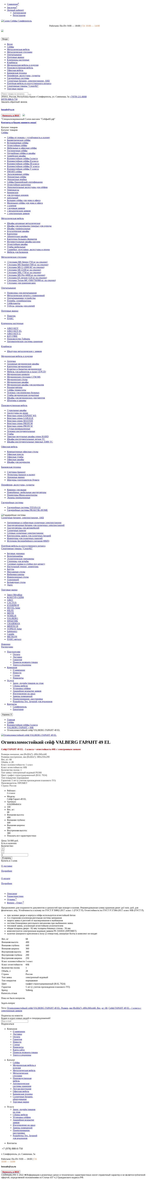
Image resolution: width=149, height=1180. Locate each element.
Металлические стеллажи (19, 52)
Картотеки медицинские (19, 366)
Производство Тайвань (18, 339)
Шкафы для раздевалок (18, 462)
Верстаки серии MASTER (20, 421)
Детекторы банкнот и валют (21, 474)
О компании (19, 670)
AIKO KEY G (14, 333)
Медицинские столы (17, 379)
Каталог (9, 130)
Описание (12, 893)
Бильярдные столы (16, 582)
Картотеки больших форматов (22, 239)
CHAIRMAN (13, 623)
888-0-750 (9, 99)
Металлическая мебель (18, 49)
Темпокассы (13, 190)
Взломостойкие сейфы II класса (22, 161)
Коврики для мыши (16, 489)
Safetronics (12, 631)
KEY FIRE (12, 336)
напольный (12, 197)
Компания (12, 667)
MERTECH (12, 626)
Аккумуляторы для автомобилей (23, 528)
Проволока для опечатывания (22, 293)
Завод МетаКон (14, 594)
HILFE (10, 610)
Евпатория (18, 709)
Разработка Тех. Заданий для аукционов (32, 701)
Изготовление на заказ (24, 693)
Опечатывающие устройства (21, 298)
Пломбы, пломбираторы (19, 300)
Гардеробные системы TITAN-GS (23, 507)
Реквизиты (18, 678)
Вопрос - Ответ (15, 903)
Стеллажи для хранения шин (21, 283)
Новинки (5, 644)
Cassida (10, 634)
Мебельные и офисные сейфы (22, 148)
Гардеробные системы (18, 78)
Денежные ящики (16, 477)
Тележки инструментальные (21, 431)
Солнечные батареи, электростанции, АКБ (28, 81)
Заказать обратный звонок (14, 102)
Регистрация (19, 15)
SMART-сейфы (14, 171)
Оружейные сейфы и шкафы (21, 153)
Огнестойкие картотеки (19, 184)
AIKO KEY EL (14, 331)
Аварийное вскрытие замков (27, 691)
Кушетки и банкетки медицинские (24, 369)
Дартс (10, 585)
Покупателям (13, 651)
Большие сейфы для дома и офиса (23, 200)
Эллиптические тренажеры (20, 558)
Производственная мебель (20, 67)
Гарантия (17, 659)
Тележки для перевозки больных (23, 392)
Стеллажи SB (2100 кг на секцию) (24, 270)
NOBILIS (11, 615)
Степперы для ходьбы (18, 561)
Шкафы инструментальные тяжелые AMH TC (30, 442)
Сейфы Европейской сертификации (25, 182)
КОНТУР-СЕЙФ (15, 597)
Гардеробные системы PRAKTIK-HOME (27, 510)
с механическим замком (19, 211)
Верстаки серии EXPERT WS (21, 415)
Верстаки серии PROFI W (20, 426)
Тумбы (10, 434)
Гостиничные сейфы (17, 150)
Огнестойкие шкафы (17, 244)
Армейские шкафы (16, 156)
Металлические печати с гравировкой (26, 295)
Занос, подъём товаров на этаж (28, 683)
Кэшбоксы (12, 62)
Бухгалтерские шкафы (18, 231)
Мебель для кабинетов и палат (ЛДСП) (26, 371)
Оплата (16, 654)
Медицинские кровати (18, 374)
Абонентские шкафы (17, 236)
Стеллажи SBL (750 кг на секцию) (24, 272)
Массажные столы (16, 572)
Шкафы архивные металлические (23, 223)
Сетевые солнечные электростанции (25, 533)
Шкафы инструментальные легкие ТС (26, 439)
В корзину (6, 858)
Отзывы (12, 899)
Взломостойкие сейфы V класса (23, 169)
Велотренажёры (15, 556)
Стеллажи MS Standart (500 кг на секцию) (27, 264)
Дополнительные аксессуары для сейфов (27, 187)
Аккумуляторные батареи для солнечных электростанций (35, 525)
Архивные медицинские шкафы (23, 364)
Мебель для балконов (17, 252)
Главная (11, 719)
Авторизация (19, 12)
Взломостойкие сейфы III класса (23, 163)
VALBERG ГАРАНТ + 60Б (20, 727)
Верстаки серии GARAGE (20, 418)
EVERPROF (13, 605)
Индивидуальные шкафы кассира (23, 241)
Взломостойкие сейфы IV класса (23, 166)
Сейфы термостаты (16, 390)
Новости (17, 672)
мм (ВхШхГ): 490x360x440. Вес (85, 1008)
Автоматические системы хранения (24, 341)
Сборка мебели (20, 686)
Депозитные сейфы (16, 177)
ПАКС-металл (14, 639)
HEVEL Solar (13, 608)
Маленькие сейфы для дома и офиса (25, 203)
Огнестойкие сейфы (17, 145)
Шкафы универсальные (18, 228)
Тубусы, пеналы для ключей (21, 306)
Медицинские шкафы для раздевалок (25, 384)
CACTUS (11, 602)
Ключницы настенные (18, 60)
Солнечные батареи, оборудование (23, 1097)
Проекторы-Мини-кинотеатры (22, 495)
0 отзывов (11, 793)
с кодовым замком (16, 208)
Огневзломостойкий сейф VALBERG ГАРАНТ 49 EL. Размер (37, 1008)
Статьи (16, 675)
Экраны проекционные (18, 497)
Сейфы (10, 47)
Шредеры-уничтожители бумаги (23, 480)
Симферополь (20, 706)
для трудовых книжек (18, 195)
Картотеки (12, 234)
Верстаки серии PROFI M (20, 423)
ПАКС (10, 318)
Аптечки (11, 361)
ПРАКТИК (12, 621)
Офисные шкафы (15, 459)
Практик (11, 316)
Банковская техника (17, 73)
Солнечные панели (16, 530)
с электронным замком (18, 213)
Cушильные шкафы (16, 410)
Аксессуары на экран (17, 413)
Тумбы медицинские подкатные (23, 395)
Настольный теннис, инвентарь (22, 566)
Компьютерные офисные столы (22, 451)
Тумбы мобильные (16, 247)
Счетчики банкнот (16, 472)
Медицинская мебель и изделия (22, 65)
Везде (10, 44)
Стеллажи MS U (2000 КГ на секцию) (25, 267)
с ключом (11, 205)
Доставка (17, 657)
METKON (12, 636)
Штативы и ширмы (16, 400)
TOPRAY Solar (14, 629)
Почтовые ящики (15, 57)
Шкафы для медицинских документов (26, 398)
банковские (12, 192)
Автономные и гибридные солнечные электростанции (34, 522)
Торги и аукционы (22, 665)
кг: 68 (104, 1008)
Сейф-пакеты (13, 303)
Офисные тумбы (15, 457)
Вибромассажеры (15, 574)
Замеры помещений (22, 696)
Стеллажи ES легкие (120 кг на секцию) (27, 277)
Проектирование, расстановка (28, 699)
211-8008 (78, 96)
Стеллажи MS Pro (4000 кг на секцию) (26, 275)
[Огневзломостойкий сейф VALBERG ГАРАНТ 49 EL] (29, 735)
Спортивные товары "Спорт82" (23, 86)
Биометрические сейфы (18, 140)
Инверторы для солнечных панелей (24, 538)
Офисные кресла (15, 454)
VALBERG (12, 618)
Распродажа (7, 647)
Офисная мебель (15, 70)
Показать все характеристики (21, 835)
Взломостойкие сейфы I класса (22, 158)
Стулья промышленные (18, 428)
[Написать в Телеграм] (24, 115)
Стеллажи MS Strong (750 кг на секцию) (27, 262)
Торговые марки (15, 88)
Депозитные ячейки (17, 179)
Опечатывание (14, 54)
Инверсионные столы (18, 577)
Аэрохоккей (13, 579)
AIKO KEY (12, 328)
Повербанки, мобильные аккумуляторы (26, 492)
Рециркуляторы (14, 387)
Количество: (7, 846)
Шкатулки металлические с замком (24, 351)
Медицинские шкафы (18, 382)
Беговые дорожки (16, 553)
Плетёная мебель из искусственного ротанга (29, 83)
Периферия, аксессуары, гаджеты (23, 75)
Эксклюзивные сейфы (18, 174)
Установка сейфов (22, 688)
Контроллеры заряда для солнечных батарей (29, 535)
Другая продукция (22, 1089)
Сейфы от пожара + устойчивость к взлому (28, 137)
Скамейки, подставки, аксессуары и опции (28, 249)
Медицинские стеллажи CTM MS (23, 377)
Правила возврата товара (25, 662)
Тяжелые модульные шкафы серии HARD (28, 436)
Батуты (10, 569)
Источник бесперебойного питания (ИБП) (28, 541)
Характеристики (15, 896)
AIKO (10, 600)
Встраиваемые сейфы (17, 143)
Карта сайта (19, 1050)
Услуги (10, 680)
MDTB (10, 613)
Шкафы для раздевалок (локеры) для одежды (29, 226)
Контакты (12, 704)
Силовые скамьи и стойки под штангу (26, 564)
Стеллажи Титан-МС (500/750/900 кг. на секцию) (31, 280)
